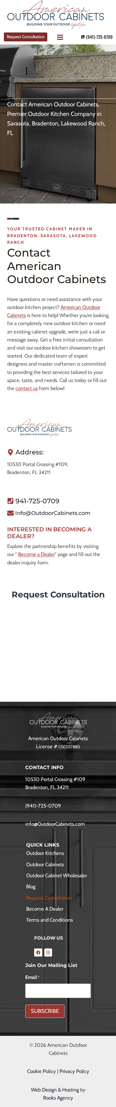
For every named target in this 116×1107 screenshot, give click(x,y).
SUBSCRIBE (45, 1011)
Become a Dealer (36, 554)
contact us (26, 388)
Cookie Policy (41, 1071)
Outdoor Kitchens (45, 853)
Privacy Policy (74, 1071)
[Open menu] (59, 37)
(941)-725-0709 (43, 806)
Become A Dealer (44, 909)
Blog (30, 886)
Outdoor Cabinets (45, 864)
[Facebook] (38, 952)
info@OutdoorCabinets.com (55, 824)
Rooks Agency (58, 1098)
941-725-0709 (37, 501)
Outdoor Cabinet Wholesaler (56, 875)
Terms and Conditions (49, 920)
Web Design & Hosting (55, 1090)
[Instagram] (48, 952)
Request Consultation (26, 36)
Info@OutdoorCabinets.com (52, 513)
